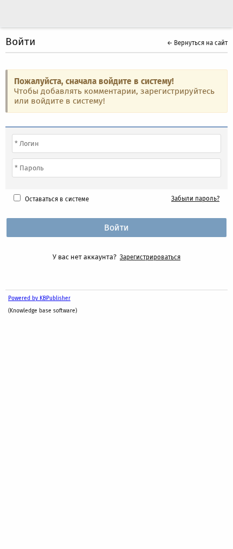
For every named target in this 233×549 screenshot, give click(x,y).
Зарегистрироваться (150, 257)
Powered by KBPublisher (39, 298)
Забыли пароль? (195, 198)
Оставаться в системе (57, 199)
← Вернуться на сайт (197, 43)
